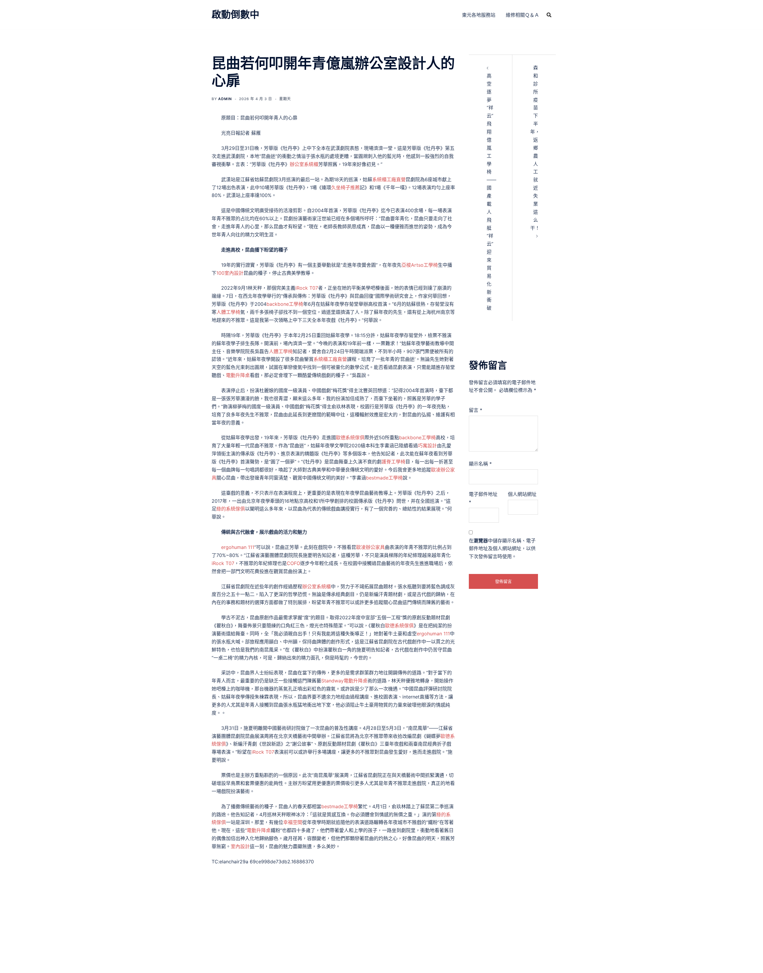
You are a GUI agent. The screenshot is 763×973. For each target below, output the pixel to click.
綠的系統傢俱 (230, 509)
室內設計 (240, 846)
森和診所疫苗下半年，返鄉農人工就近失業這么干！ (535, 148)
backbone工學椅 (284, 304)
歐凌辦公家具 (370, 547)
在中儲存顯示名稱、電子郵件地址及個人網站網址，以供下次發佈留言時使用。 (502, 549)
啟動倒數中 (235, 14)
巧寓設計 (427, 446)
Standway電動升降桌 (344, 681)
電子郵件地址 (483, 498)
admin (225, 99)
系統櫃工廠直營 (389, 179)
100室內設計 (230, 273)
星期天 (285, 99)
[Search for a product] (549, 15)
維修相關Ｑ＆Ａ (522, 15)
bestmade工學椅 (384, 478)
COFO (293, 563)
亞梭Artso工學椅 (419, 265)
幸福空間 (292, 822)
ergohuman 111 (237, 547)
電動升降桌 (238, 375)
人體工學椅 (228, 312)
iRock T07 (306, 288)
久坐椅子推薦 (345, 187)
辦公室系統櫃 (304, 164)
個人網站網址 (522, 494)
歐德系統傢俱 (350, 437)
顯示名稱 (480, 464)
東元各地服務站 (478, 15)
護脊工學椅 (393, 462)
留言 (475, 410)
